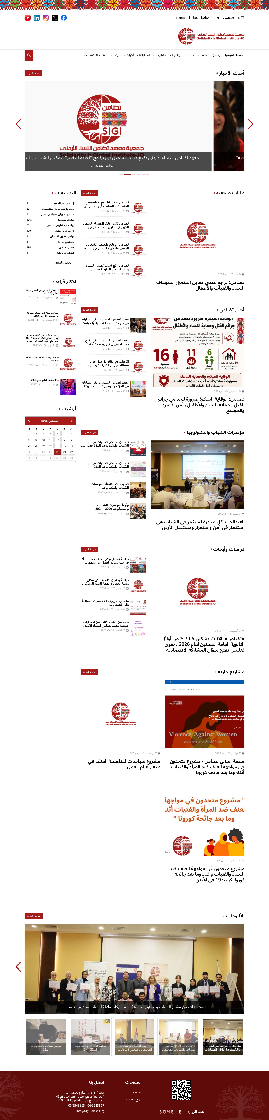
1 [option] (71, 433)
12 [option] (43, 439)
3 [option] (57, 433)
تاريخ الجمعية (134, 1099)
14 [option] (29, 439)
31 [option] (57, 457)
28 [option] (29, 451)
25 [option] (50, 451)
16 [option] (64, 445)
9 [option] (64, 439)
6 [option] (36, 433)
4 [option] (50, 433)
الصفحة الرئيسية (234, 55)
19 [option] (43, 445)
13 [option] (36, 439)
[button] (29, 55)
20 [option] (36, 445)
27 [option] (36, 451)
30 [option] (64, 457)
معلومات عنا (134, 1092)
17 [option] (57, 445)
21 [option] (29, 445)
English (181, 18)
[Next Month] (72, 422)
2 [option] (64, 433)
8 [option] (71, 439)
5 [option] (43, 433)
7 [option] (29, 433)
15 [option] (71, 445)
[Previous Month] (28, 422)
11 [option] (50, 439)
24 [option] (57, 451)
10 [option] (57, 439)
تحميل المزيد (63, 262)
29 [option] (71, 457)
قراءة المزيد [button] (33, 73)
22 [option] (71, 451)
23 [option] (64, 451)
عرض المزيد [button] (33, 916)
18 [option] (50, 445)
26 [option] (43, 451)
